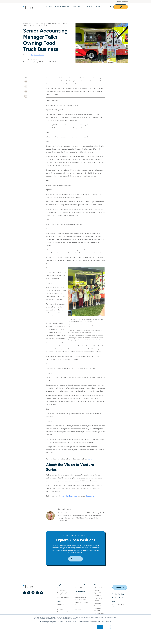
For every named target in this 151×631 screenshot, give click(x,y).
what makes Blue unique (68, 496)
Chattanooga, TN (99, 613)
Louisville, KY (97, 603)
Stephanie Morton (37, 55)
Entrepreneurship (39, 25)
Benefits (59, 588)
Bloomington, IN (98, 598)
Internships (60, 609)
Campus (59, 601)
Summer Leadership (62, 612)
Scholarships (60, 604)
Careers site (90, 496)
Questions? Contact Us (118, 605)
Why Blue (60, 585)
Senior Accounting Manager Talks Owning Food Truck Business (40, 62)
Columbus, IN (97, 595)
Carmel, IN (97, 590)
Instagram (90, 459)
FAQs (113, 602)
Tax (77, 594)
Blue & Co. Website (118, 598)
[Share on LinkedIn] (25, 91)
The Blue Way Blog (33, 60)
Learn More (75, 559)
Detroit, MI (97, 611)
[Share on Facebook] (25, 86)
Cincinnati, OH (98, 606)
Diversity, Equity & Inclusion (62, 594)
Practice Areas (80, 591)
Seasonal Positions (81, 588)
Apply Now (121, 7)
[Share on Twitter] (25, 81)
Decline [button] (107, 627)
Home (24, 60)
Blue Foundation (61, 590)
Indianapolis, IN (98, 588)
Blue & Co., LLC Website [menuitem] (122, 1)
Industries (78, 609)
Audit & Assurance (81, 597)
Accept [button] (99, 627)
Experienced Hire (53, 24)
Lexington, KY (97, 600)
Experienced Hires (81, 585)
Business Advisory (80, 599)
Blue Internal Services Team (81, 606)
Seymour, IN (97, 593)
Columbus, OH (98, 608)
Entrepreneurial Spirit (63, 597)
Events (59, 607)
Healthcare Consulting (82, 602)
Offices (96, 585)
